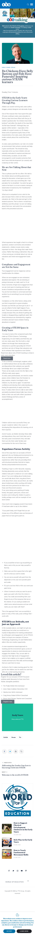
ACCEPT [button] (9, 931)
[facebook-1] (9, 870)
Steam (13, 67)
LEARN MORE (24, 931)
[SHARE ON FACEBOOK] (4, 751)
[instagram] (17, 870)
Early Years (6, 67)
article (5, 737)
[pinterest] (26, 870)
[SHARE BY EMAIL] (15, 751)
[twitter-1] (13, 870)
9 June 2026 (17, 845)
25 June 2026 (17, 835)
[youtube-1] (21, 870)
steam (13, 737)
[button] (31, 4)
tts (20, 737)
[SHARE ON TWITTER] (10, 751)
